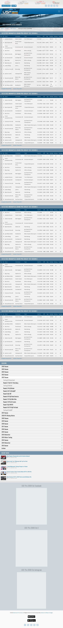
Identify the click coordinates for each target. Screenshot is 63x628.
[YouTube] (51, 6)
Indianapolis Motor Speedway (25, 28)
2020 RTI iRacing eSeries (8, 416)
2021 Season (5, 413)
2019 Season (5, 421)
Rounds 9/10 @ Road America (11, 396)
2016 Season (5, 429)
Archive (3, 448)
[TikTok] (57, 6)
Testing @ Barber (7, 386)
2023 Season (5, 375)
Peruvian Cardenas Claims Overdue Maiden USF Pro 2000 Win (19, 471)
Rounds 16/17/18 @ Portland (10, 407)
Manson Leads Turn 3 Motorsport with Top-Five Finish (17, 461)
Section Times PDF (17, 88)
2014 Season (5, 440)
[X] (49, 6)
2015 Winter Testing (7, 437)
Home (2, 28)
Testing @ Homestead (9, 380)
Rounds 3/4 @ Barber (8, 388)
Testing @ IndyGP (7, 410)
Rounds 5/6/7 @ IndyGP (9, 391)
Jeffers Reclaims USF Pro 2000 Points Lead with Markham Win (19, 477)
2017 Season (5, 426)
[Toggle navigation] (59, 11)
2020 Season (5, 418)
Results (7, 28)
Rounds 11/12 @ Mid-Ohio (9, 399)
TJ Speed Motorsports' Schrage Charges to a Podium (17, 466)
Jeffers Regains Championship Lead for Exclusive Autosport (18, 456)
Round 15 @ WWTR (8, 405)
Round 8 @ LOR (7, 394)
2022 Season (13, 28)
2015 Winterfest (6, 435)
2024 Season (5, 372)
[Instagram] (54, 6)
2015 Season (5, 432)
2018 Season (5, 424)
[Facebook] (46, 6)
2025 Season (5, 369)
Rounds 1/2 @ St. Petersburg (10, 383)
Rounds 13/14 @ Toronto (9, 402)
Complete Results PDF (6, 88)
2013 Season (5, 446)
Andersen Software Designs (47, 612)
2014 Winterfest (6, 443)
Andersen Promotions (18, 612)
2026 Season (5, 366)
